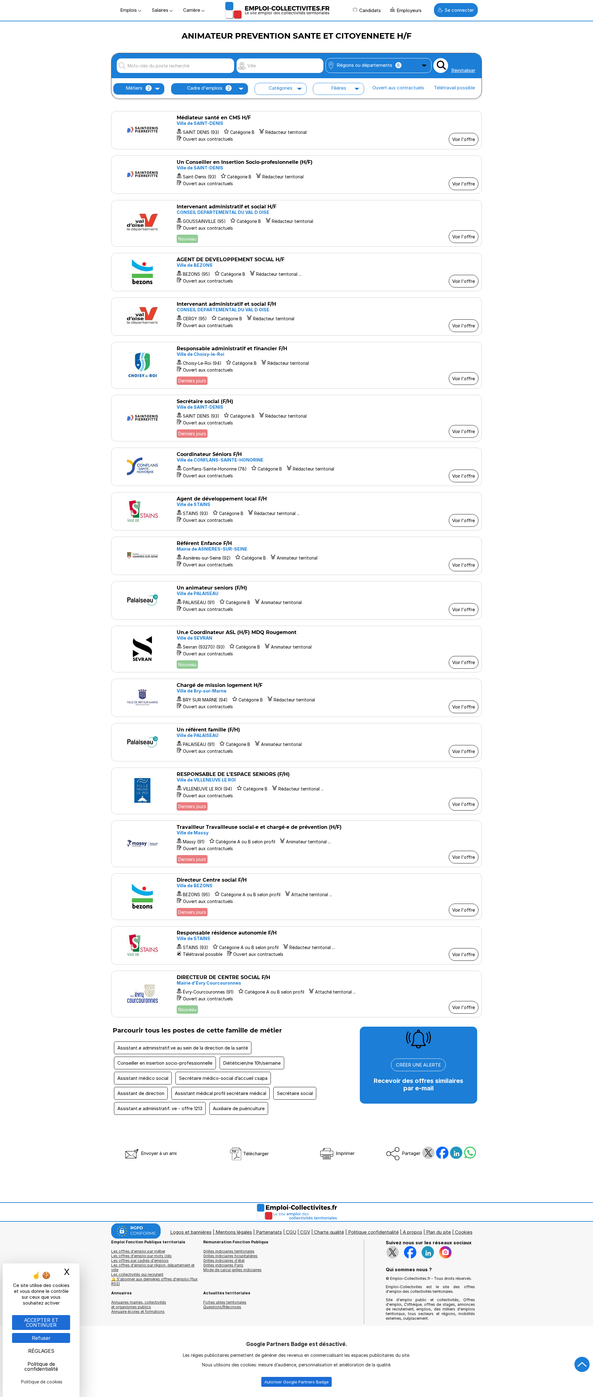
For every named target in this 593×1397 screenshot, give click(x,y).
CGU (291, 1232)
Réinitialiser (463, 70)
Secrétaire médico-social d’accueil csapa (223, 1078)
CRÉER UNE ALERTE (418, 1065)
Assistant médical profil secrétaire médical (220, 1093)
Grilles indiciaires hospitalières (230, 1256)
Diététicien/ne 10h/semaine (252, 1063)
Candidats (370, 10)
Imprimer (344, 1153)
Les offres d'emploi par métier (138, 1251)
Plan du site (438, 1232)
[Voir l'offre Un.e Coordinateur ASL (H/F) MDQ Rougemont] (296, 649)
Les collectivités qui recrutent (137, 1274)
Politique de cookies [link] (41, 1381)
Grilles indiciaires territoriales (228, 1251)
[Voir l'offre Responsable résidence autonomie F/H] (296, 945)
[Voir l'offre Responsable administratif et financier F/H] (296, 365)
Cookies (464, 1232)
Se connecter (459, 10)
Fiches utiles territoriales (224, 1302)
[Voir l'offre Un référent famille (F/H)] (296, 742)
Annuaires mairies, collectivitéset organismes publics (138, 1304)
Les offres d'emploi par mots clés (141, 1256)
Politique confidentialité (373, 1232)
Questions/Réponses (222, 1307)
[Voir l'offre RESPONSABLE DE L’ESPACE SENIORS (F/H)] (296, 791)
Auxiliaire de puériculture (239, 1108)
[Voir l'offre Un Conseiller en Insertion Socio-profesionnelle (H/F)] (296, 175)
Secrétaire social (295, 1093)
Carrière (192, 10)
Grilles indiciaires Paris (223, 1265)
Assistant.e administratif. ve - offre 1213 (159, 1108)
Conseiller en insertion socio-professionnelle (164, 1063)
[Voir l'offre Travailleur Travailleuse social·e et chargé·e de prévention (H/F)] (296, 844)
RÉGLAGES (41, 1351)
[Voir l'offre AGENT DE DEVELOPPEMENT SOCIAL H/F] (296, 272)
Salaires (161, 10)
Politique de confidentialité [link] (41, 1366)
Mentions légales (234, 1232)
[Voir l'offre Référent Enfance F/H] (296, 556)
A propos (412, 1232)
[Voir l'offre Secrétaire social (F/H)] (296, 418)
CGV (305, 1232)
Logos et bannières (191, 1232)
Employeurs (409, 10)
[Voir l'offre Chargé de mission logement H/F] (296, 698)
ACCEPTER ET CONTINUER (41, 1322)
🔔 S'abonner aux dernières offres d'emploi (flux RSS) (154, 1281)
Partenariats (269, 1232)
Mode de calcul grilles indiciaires (232, 1269)
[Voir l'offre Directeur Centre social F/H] (296, 897)
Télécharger (255, 1153)
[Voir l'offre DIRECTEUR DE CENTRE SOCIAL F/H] (296, 994)
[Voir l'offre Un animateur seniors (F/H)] (296, 600)
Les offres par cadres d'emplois (140, 1260)
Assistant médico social (142, 1078)
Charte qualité (329, 1232)
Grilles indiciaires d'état (224, 1260)
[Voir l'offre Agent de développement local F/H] (296, 511)
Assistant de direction (140, 1093)
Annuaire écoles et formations (138, 1311)
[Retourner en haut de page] (582, 1364)
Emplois (129, 10)
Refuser (41, 1338)
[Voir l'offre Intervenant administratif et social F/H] (296, 316)
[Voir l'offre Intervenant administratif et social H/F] (296, 223)
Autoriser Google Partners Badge (296, 1381)
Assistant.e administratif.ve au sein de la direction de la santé (182, 1048)
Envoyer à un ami (158, 1153)
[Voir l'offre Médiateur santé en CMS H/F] (296, 130)
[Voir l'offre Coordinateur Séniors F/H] (296, 467)
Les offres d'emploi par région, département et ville (153, 1267)
